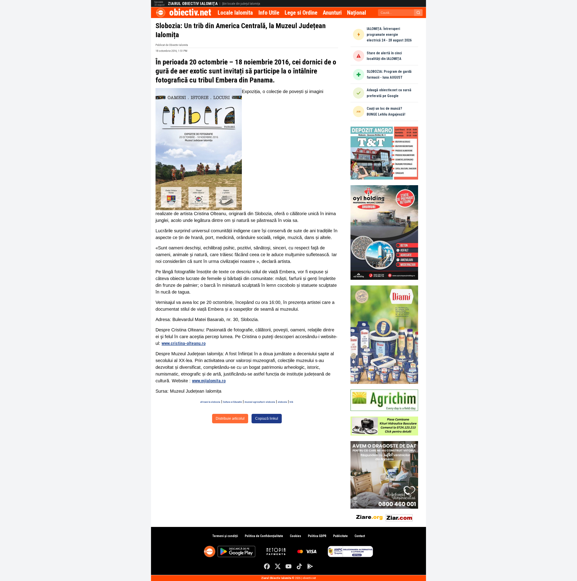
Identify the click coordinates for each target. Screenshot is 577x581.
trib (291, 402)
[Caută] (418, 12)
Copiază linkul (266, 418)
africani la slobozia (210, 402)
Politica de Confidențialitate (264, 536)
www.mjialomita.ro (209, 380)
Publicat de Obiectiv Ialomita (172, 45)
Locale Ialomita (235, 12)
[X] (278, 566)
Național (356, 12)
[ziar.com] (399, 517)
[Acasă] (160, 12)
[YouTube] (288, 566)
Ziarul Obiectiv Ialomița (193, 4)
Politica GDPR (317, 536)
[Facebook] (267, 566)
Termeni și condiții (225, 536)
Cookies (295, 536)
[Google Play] (310, 566)
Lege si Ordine (301, 12)
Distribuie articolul (230, 418)
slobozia (282, 402)
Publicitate (340, 536)
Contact (360, 536)
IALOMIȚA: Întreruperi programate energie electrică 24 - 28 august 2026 (389, 34)
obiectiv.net (190, 12)
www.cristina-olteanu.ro (184, 343)
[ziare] (369, 517)
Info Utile (268, 12)
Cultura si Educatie (232, 402)
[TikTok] (299, 566)
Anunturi (332, 12)
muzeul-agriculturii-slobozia (260, 402)
